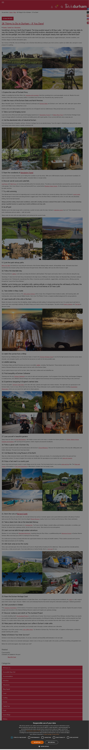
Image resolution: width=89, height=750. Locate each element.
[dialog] (44, 735)
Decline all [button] (51, 742)
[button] (44, 746)
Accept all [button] (37, 742)
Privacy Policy (55, 734)
